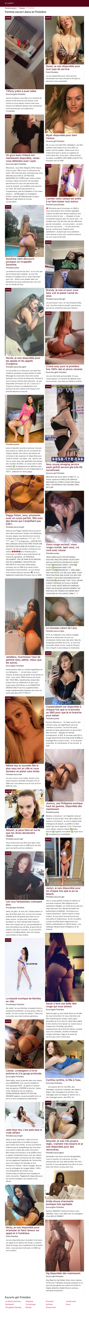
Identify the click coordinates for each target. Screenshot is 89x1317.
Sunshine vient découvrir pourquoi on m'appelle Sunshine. (20, 261)
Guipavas (29, 1301)
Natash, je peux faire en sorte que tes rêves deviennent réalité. (23, 833)
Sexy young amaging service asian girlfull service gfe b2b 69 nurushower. (64, 467)
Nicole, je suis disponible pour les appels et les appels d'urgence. (23, 360)
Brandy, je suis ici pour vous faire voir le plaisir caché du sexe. (62, 293)
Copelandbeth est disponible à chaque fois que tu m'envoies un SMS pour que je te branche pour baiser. (64, 711)
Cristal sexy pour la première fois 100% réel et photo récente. (64, 368)
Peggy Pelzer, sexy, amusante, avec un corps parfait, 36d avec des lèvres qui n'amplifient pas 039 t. (24, 519)
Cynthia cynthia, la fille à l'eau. (63, 1080)
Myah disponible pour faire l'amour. (61, 137)
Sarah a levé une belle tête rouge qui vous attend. (61, 1005)
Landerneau (71, 1301)
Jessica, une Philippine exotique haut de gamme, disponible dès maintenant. (64, 806)
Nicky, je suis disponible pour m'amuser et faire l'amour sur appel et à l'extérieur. (23, 1230)
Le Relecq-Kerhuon (13, 1301)
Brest (68, 1304)
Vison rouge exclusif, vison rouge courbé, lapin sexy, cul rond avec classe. (62, 547)
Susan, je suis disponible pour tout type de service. (63, 68)
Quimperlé (9, 1304)
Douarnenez (51, 1307)
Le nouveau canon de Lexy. (61, 627)
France (22, 8)
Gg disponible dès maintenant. (63, 1273)
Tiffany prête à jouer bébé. (21, 91)
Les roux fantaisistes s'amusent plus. (24, 903)
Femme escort (11, 8)
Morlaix (29, 1307)
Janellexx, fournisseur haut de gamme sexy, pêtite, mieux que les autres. (23, 659)
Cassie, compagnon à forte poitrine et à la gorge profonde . (24, 1072)
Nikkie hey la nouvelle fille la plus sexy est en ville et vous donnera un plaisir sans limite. (23, 768)
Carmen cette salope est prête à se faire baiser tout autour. (63, 200)
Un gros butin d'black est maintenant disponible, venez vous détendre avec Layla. (23, 158)
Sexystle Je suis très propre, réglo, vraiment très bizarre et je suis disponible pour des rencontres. (64, 1145)
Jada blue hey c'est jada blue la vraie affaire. (24, 1131)
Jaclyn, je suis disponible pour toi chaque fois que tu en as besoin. (63, 891)
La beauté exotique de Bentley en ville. (23, 1000)
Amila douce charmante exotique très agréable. (59, 1203)
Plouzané (50, 1301)
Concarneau (31, 1304)
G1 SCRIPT (9, 3)
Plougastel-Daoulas (13, 1307)
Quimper (49, 1304)
